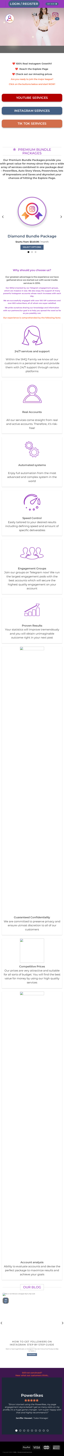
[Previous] (3, 217)
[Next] (61, 217)
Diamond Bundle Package (32, 236)
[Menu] (57, 18)
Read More (32, 1354)
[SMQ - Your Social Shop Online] (26, 19)
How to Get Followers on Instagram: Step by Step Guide (32, 1343)
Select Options (32, 247)
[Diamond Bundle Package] (32, 210)
